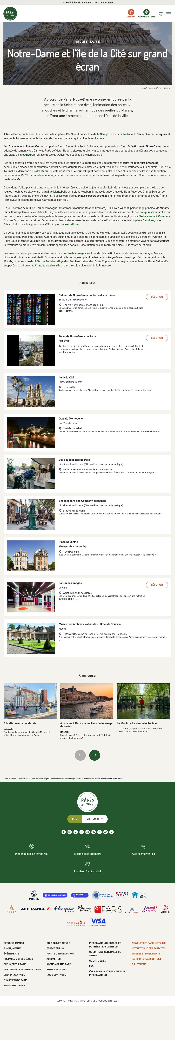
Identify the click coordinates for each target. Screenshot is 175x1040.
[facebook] (64, 832)
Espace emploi (55, 948)
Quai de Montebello (71, 418)
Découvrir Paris (14, 943)
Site (74, 818)
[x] (111, 832)
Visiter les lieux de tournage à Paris (66, 779)
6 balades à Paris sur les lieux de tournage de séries (86, 725)
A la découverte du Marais (20, 723)
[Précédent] (80, 755)
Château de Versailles (48, 265)
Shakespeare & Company (154, 216)
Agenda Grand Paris (59, 964)
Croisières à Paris (15, 964)
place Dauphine (144, 220)
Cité (62, 187)
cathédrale (126, 134)
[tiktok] (81, 832)
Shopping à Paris (14, 974)
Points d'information (60, 953)
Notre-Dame (41, 171)
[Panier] (160, 13)
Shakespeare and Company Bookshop (82, 500)
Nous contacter (56, 974)
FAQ (91, 966)
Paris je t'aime (10, 779)
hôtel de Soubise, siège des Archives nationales (64, 261)
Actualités (53, 959)
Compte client (98, 960)
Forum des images (70, 583)
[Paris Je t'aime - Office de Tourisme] (10, 14)
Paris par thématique (40, 779)
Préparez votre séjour (18, 959)
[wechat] (93, 832)
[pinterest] (87, 832)
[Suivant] (94, 755)
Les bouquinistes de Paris (74, 459)
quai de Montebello (55, 191)
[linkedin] (75, 832)
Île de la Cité (66, 377)
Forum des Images (74, 253)
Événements (11, 953)
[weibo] (105, 832)
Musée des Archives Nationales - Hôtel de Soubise (90, 624)
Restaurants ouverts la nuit (22, 969)
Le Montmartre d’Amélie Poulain (137, 723)
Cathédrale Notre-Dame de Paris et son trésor (87, 295)
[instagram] (70, 832)
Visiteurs (93, 818)
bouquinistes (148, 212)
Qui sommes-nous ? (58, 943)
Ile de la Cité (97, 134)
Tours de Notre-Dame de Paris (77, 336)
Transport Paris (14, 985)
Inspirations (23, 779)
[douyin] (99, 832)
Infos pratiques (56, 969)
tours (126, 163)
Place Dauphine (68, 542)
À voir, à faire (12, 948)
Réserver (157, 297)
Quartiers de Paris (15, 980)
